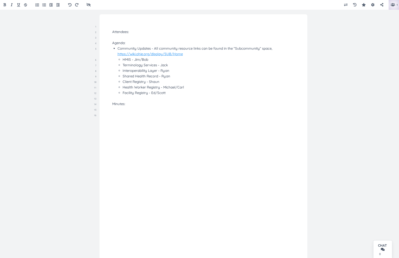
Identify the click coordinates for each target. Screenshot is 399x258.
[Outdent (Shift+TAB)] (58, 5)
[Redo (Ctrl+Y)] (77, 5)
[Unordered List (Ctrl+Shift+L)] (44, 5)
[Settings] (373, 5)
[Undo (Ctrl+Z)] (70, 5)
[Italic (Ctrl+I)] (12, 5)
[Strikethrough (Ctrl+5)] (25, 5)
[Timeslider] (355, 5)
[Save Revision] (364, 5)
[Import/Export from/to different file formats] (346, 5)
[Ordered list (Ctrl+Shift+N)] (37, 5)
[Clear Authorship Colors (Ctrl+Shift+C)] (88, 5)
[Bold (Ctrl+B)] (4, 5)
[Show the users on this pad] (392, 5)
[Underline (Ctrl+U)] (18, 5)
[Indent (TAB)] (51, 5)
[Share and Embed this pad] (381, 5)
